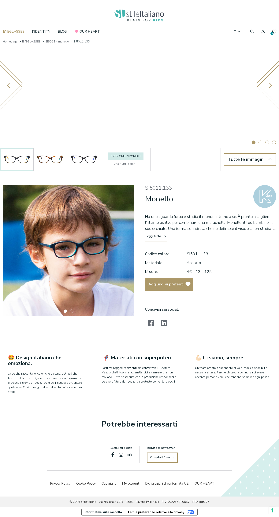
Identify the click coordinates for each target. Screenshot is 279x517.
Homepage (10, 41)
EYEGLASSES (13, 31)
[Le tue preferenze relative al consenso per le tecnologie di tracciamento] (272, 510)
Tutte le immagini (246, 159)
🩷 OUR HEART (87, 31)
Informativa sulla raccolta (103, 512)
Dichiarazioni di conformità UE (166, 483)
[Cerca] (252, 32)
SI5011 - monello (57, 41)
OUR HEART (204, 483)
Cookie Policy (86, 483)
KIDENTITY (41, 31)
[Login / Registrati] (263, 32)
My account (130, 483)
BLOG (62, 31)
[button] (65, 311)
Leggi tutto (153, 236)
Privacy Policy (60, 483)
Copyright (109, 483)
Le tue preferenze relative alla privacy (156, 512)
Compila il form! (160, 457)
